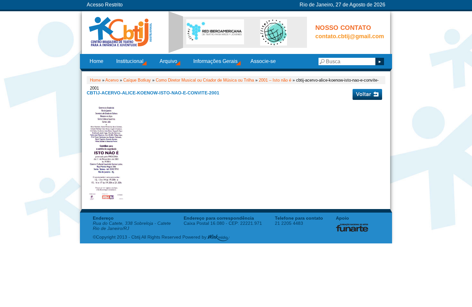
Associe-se (263, 61)
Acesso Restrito (105, 4)
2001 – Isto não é (275, 80)
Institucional (130, 61)
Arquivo (168, 61)
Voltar (367, 94)
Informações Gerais (215, 61)
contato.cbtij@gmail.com (349, 36)
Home (96, 61)
